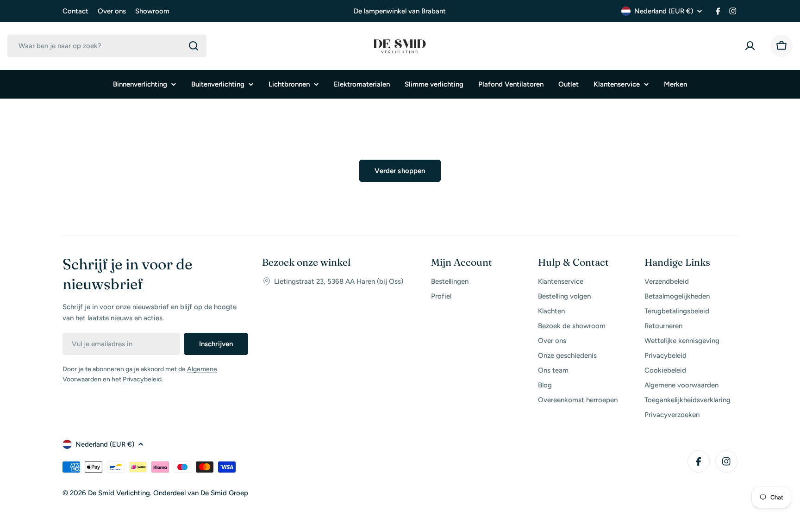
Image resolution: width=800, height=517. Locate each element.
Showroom (152, 11)
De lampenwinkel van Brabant (400, 11)
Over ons (112, 11)
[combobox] (106, 46)
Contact (75, 11)
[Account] (751, 45)
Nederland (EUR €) (663, 11)
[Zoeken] (193, 45)
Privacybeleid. (143, 379)
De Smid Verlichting (119, 493)
